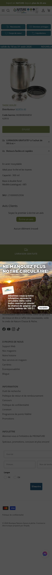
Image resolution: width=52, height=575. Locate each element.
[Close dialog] (49, 263)
